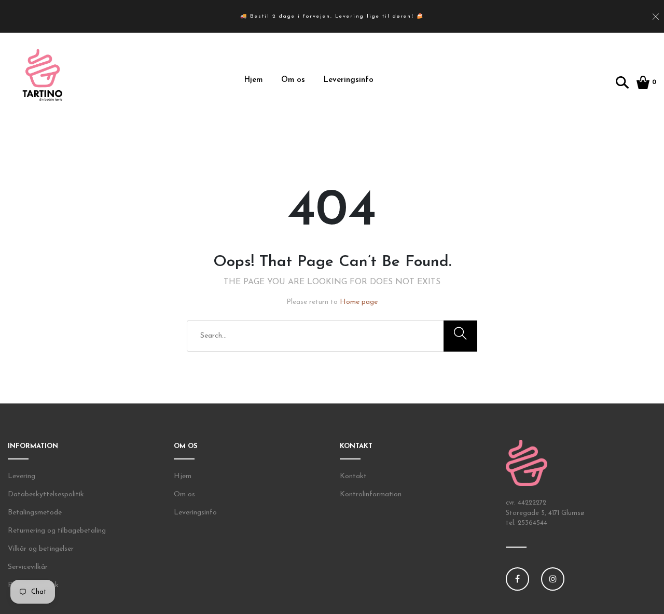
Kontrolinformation (371, 494)
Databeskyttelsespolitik (46, 494)
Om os (293, 80)
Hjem (253, 80)
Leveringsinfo (349, 80)
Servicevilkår (28, 567)
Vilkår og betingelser (41, 549)
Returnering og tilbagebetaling (57, 531)
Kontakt (353, 476)
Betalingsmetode (35, 513)
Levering (21, 476)
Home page (359, 302)
